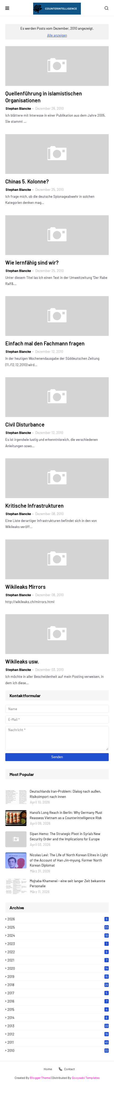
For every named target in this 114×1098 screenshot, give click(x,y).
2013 (57, 1026)
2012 (57, 1034)
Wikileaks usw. (22, 661)
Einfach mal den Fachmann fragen (45, 343)
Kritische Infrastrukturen (34, 505)
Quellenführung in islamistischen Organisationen (43, 96)
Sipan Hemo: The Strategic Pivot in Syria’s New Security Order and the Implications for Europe (65, 836)
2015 (57, 1009)
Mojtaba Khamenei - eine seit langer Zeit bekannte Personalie (67, 883)
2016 (57, 1001)
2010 (57, 1050)
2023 (57, 944)
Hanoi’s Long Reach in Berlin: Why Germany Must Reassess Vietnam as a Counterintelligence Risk (66, 815)
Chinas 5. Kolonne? (27, 181)
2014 (57, 1018)
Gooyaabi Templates (86, 1077)
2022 (57, 952)
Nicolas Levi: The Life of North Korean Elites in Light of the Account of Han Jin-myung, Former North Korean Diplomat (69, 860)
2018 (57, 985)
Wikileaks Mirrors (25, 586)
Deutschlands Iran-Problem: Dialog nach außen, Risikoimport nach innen (65, 794)
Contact (69, 1069)
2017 (57, 993)
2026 (57, 919)
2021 (57, 960)
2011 (57, 1042)
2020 (57, 968)
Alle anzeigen (57, 35)
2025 (57, 927)
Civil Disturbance (25, 424)
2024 (57, 935)
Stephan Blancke (18, 108)
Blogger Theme (40, 1077)
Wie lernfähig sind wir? (32, 262)
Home (48, 1069)
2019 (57, 976)
